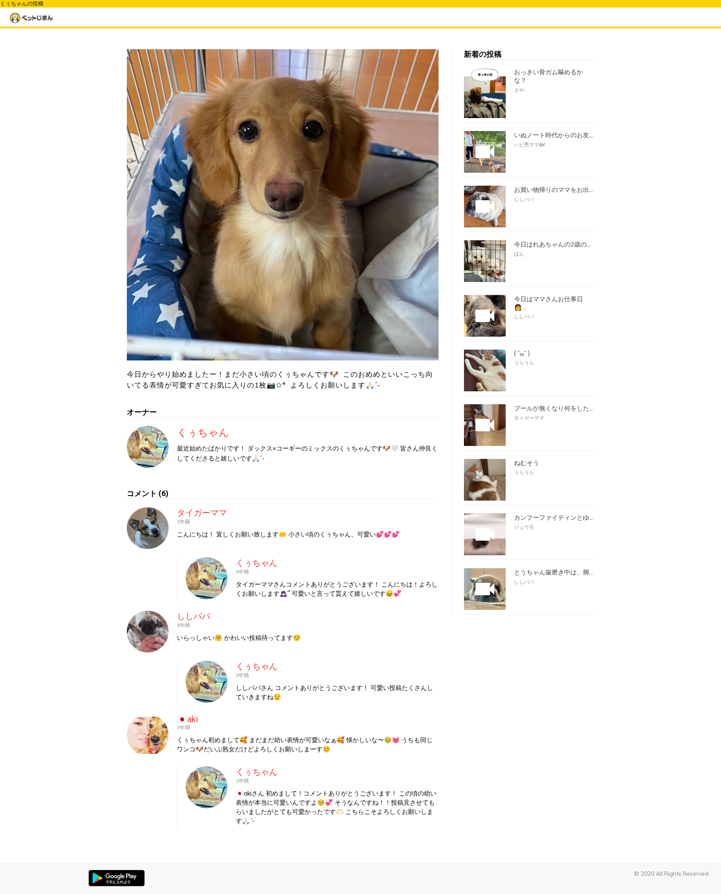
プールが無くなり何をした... (553, 408)
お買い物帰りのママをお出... (553, 190)
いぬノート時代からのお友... (553, 135)
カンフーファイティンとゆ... (553, 517)
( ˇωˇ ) (522, 354)
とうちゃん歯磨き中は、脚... (553, 572)
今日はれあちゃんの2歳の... (552, 244)
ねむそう (526, 463)
